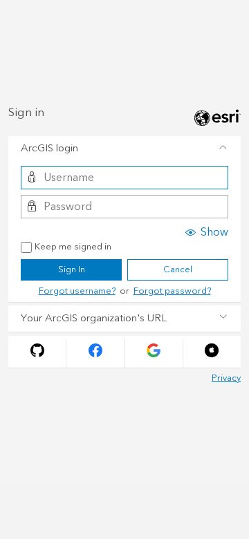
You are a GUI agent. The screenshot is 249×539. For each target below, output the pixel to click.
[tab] (124, 149)
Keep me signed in (73, 247)
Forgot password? (172, 291)
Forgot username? (77, 291)
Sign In (71, 269)
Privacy (226, 378)
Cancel (177, 269)
